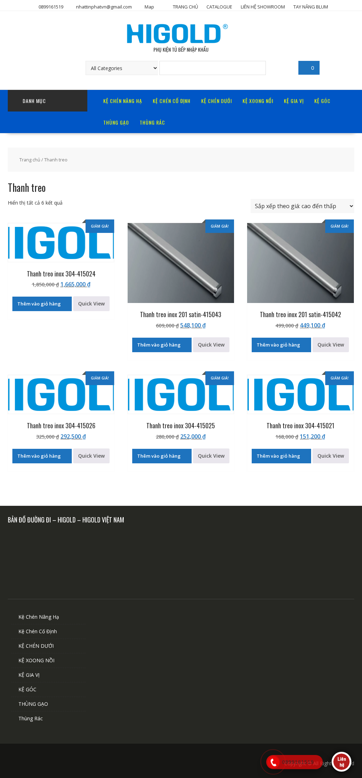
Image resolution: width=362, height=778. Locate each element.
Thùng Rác (152, 122)
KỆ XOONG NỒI (258, 100)
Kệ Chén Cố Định (172, 100)
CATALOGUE (219, 7)
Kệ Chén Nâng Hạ (122, 100)
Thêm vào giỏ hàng (39, 304)
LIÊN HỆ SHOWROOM (263, 7)
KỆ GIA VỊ (294, 100)
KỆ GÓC (322, 100)
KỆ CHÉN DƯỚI (216, 100)
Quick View (91, 303)
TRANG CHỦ (185, 7)
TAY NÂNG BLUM (310, 7)
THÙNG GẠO (116, 122)
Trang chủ (29, 159)
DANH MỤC (34, 100)
